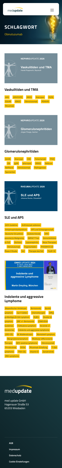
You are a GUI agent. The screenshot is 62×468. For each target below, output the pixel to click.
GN (8, 163)
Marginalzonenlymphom (17, 338)
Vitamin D (34, 351)
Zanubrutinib (48, 351)
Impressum (14, 449)
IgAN (16, 163)
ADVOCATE (17, 97)
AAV (7, 97)
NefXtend (9, 167)
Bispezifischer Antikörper (15, 308)
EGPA (51, 97)
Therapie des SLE (36, 251)
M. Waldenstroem (25, 334)
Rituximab (9, 105)
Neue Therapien (49, 242)
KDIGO (17, 101)
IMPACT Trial (33, 238)
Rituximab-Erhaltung (38, 347)
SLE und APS (14, 217)
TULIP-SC (52, 251)
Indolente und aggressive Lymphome (24, 298)
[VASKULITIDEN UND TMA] (31, 68)
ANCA (29, 97)
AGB (11, 443)
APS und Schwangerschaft (42, 229)
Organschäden (30, 246)
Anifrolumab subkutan (31, 225)
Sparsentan (10, 171)
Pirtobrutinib (10, 347)
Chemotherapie (38, 312)
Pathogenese (40, 167)
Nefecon (48, 163)
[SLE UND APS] (31, 196)
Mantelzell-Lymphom (46, 334)
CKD (29, 158)
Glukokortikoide (33, 233)
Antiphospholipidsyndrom (16, 229)
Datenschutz (15, 455)
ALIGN (7, 158)
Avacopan (40, 97)
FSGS (52, 158)
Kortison (18, 242)
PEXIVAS (45, 101)
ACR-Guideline (11, 225)
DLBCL (36, 317)
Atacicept (19, 158)
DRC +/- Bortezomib (25, 321)
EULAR (8, 101)
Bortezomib (36, 308)
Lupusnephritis (32, 242)
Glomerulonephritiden (22, 151)
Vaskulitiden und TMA (21, 89)
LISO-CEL (9, 334)
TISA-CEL (22, 351)
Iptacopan (27, 163)
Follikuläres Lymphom (27, 325)
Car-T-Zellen (22, 312)
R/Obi (22, 347)
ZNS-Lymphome (12, 356)
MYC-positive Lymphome (26, 342)
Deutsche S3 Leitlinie (14, 233)
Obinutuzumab (31, 101)
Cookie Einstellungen (19, 461)
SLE (23, 251)
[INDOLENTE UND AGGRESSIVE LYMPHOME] (31, 275)
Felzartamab (40, 158)
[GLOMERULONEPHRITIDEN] (31, 130)
